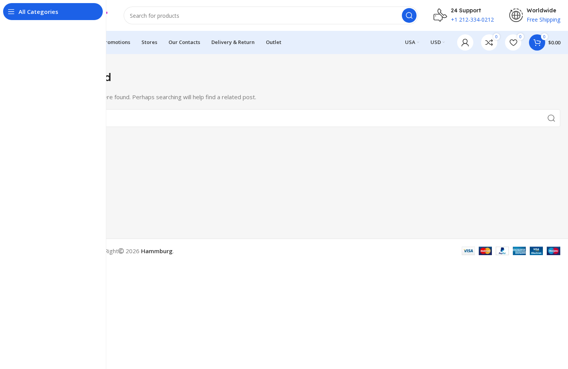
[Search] (409, 15)
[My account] (465, 42)
